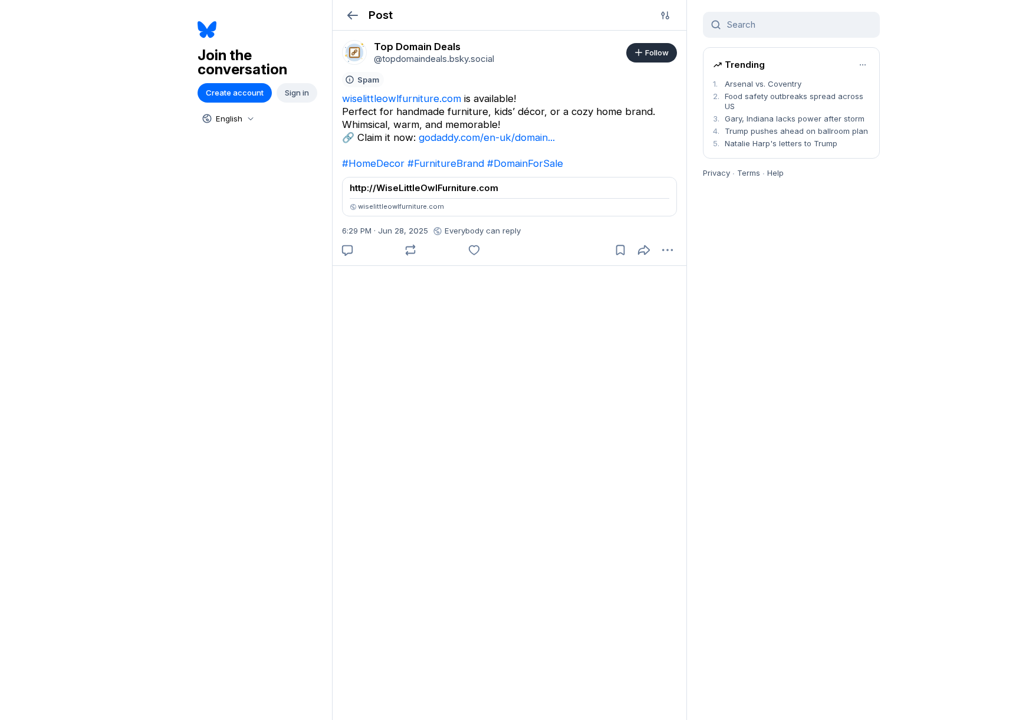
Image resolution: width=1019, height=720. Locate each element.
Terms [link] (748, 172)
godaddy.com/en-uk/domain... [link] (487, 137)
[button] (352, 15)
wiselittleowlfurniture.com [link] (401, 98)
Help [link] (775, 172)
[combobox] (227, 118)
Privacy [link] (716, 172)
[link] (354, 52)
